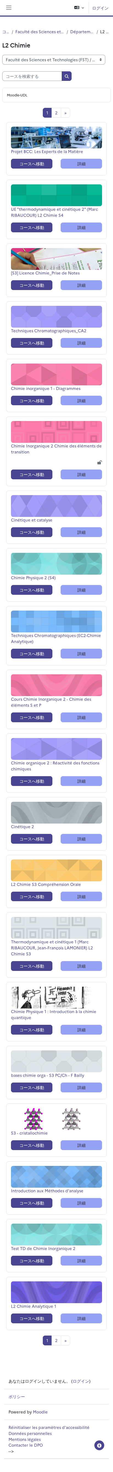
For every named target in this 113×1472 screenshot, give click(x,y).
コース (6, 31)
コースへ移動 (31, 163)
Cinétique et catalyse (31, 520)
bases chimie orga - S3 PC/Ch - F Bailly (47, 1075)
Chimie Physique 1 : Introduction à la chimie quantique (53, 1014)
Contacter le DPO (26, 1445)
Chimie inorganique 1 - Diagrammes (45, 388)
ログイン (100, 8)
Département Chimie (82, 31)
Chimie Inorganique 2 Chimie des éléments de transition (56, 449)
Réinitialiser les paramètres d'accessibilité (49, 1427)
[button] (79, 8)
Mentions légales (25, 1439)
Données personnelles (30, 1433)
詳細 (81, 163)
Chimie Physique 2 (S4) (33, 577)
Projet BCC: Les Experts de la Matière (47, 151)
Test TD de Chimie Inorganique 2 (43, 1248)
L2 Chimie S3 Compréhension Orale (46, 884)
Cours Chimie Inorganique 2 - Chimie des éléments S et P (51, 702)
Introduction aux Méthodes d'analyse (47, 1190)
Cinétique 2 (22, 826)
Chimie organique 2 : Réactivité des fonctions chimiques (55, 766)
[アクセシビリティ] (99, 1445)
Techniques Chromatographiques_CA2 (48, 330)
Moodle (40, 1412)
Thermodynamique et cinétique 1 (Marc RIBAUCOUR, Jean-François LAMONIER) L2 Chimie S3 (52, 947)
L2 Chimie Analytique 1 (33, 1306)
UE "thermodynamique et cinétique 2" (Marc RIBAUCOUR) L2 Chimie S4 (54, 212)
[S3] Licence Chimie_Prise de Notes (45, 273)
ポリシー (17, 1396)
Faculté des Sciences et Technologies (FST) (39, 31)
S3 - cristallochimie (29, 1133)
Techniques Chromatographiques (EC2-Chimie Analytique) (56, 638)
